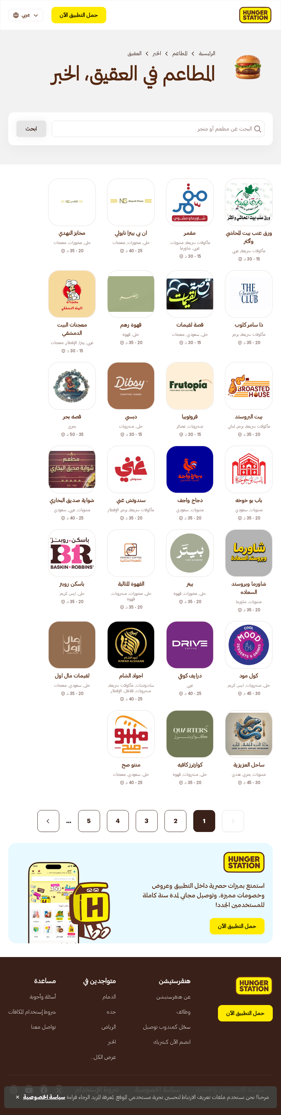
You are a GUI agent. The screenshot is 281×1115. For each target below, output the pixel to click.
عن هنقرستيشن (173, 997)
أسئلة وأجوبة (43, 997)
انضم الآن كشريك (172, 1042)
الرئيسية (207, 53)
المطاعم (179, 53)
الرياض (108, 1027)
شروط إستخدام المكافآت (32, 1012)
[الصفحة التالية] (48, 821)
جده (111, 1012)
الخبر (157, 53)
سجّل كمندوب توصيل (167, 1027)
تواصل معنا (43, 1027)
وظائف (183, 1012)
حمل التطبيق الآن (79, 15)
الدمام (109, 997)
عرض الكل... (103, 1057)
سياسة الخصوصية (44, 1097)
